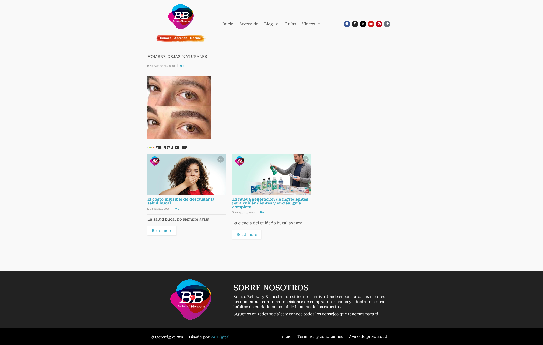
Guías (290, 24)
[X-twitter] (363, 24)
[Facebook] (347, 24)
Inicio (227, 24)
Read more (162, 230)
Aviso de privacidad (368, 336)
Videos (308, 24)
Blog (268, 24)
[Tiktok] (387, 24)
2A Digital (220, 337)
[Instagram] (355, 24)
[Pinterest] (379, 24)
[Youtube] (371, 24)
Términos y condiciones (320, 336)
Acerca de (248, 24)
